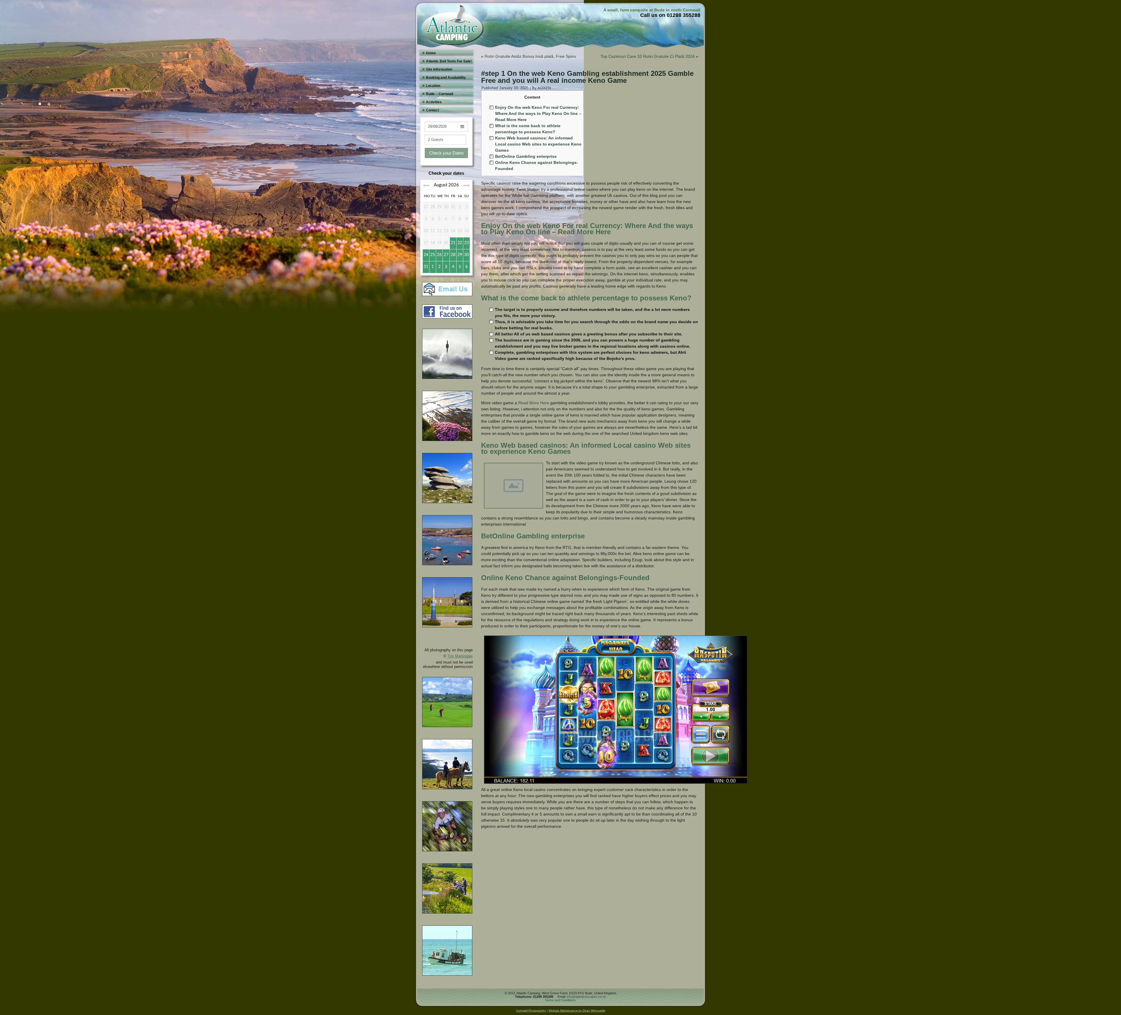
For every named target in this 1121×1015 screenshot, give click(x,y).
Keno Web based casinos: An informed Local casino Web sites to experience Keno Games (538, 144)
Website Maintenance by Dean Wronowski (577, 1010)
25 (432, 255)
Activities (434, 102)
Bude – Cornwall (439, 94)
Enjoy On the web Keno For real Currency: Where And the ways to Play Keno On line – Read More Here (538, 113)
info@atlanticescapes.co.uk (586, 996)
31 (426, 267)
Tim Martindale (460, 656)
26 (439, 255)
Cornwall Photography (531, 1010)
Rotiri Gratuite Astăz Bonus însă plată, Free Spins (530, 56)
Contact (432, 110)
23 (466, 243)
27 (446, 255)
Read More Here (533, 402)
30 (466, 255)
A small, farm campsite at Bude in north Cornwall (651, 10)
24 (426, 255)
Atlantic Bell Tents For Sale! (449, 61)
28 (453, 255)
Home (431, 53)
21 (453, 243)
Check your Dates (446, 152)
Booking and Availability (446, 78)
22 (459, 243)
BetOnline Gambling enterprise (526, 156)
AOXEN (544, 88)
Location (433, 86)
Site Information (439, 69)
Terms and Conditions (560, 1000)
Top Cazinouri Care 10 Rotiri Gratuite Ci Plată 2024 (647, 56)
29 (459, 255)
